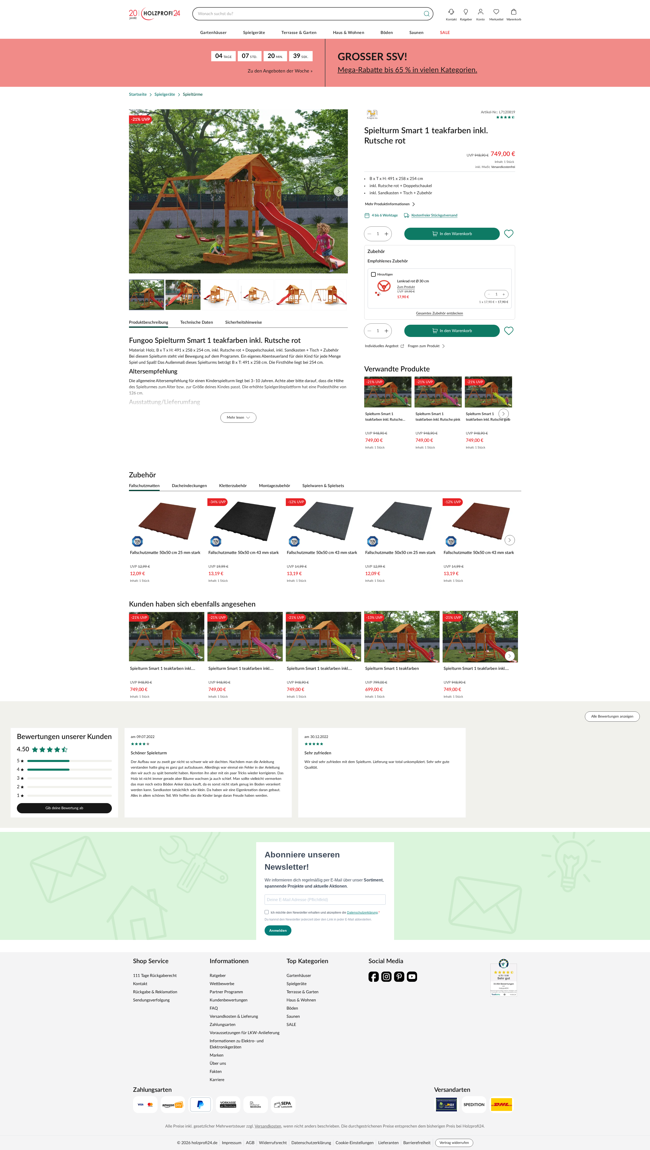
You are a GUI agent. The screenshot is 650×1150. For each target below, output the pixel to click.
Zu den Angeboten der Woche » (280, 71)
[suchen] (427, 14)
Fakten (216, 1072)
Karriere (217, 1080)
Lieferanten (388, 1143)
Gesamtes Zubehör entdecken (439, 313)
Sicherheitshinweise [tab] (243, 322)
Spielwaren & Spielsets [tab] (323, 486)
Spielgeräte (254, 33)
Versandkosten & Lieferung (234, 1016)
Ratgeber (218, 976)
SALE (445, 33)
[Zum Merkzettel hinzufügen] (509, 234)
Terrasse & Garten (299, 33)
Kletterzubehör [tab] (233, 486)
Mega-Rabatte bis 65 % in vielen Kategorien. (407, 70)
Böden (387, 33)
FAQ (214, 1008)
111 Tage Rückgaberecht (155, 976)
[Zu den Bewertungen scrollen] (505, 117)
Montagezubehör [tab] (274, 486)
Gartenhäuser (213, 33)
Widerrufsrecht (273, 1143)
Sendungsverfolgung (151, 1000)
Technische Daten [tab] (196, 322)
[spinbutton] (377, 234)
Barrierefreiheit (417, 1143)
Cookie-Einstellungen (355, 1143)
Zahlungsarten (222, 1025)
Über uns (218, 1063)
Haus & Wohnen (348, 33)
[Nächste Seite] (340, 295)
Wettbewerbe (222, 984)
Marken (216, 1055)
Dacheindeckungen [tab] (189, 486)
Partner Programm (226, 992)
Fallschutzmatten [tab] (144, 486)
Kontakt (140, 984)
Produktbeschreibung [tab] (148, 322)
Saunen (416, 33)
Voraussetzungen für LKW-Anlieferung (244, 1033)
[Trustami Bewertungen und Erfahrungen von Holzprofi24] (503, 977)
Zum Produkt (406, 286)
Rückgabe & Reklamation (155, 992)
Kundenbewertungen (228, 1000)
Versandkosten (268, 1126)
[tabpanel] (238, 378)
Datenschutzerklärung (311, 1143)
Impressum (231, 1143)
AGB (250, 1143)
